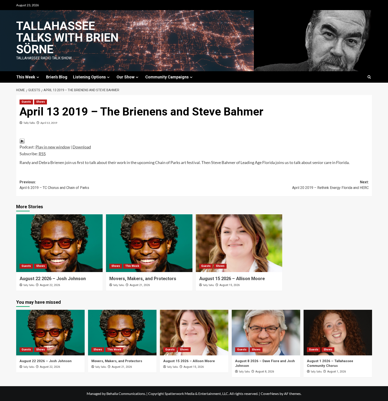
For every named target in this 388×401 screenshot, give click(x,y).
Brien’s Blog (56, 77)
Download (82, 146)
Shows (40, 101)
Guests (26, 101)
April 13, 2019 (48, 122)
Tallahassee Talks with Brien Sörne (67, 37)
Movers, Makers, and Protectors (142, 278)
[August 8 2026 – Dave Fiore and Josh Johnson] (266, 332)
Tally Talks (29, 122)
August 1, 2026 (336, 371)
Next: (330, 185)
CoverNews (270, 393)
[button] (369, 77)
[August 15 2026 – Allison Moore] (239, 243)
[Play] (22, 140)
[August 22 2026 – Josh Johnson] (59, 243)
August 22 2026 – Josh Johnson (53, 278)
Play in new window (52, 146)
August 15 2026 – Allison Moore (232, 278)
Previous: (54, 185)
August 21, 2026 (140, 285)
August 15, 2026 (229, 285)
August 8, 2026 (264, 371)
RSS (42, 153)
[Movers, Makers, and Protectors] (149, 243)
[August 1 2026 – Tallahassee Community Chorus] (338, 332)
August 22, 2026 (50, 285)
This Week (132, 266)
